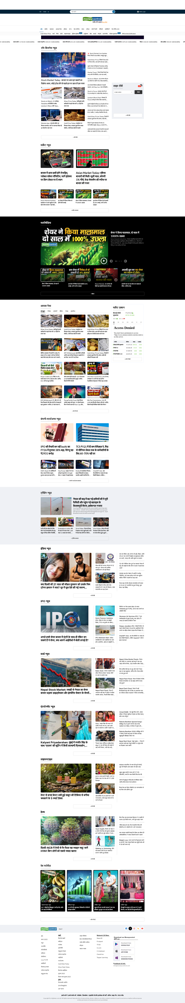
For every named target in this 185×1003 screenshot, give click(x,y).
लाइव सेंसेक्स (83, 936)
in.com (99, 948)
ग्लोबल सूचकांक (113, 34)
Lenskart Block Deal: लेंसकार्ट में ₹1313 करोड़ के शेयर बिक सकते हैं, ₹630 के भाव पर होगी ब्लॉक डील (97, 99)
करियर (109, 995)
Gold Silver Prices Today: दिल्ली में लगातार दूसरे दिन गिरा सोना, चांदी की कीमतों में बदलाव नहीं (98, 118)
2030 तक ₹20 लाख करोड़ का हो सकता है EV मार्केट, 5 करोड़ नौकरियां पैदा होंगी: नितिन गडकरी (98, 111)
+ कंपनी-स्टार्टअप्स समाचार (75, 480)
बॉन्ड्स (81, 945)
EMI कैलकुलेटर (62, 985)
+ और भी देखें (127, 359)
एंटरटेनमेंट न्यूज (48, 706)
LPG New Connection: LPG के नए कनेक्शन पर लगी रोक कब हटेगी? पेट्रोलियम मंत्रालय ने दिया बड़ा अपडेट (97, 379)
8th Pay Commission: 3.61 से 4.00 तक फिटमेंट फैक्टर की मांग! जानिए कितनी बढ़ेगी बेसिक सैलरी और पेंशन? (97, 402)
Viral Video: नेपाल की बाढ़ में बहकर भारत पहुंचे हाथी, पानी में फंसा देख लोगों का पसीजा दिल (83, 531)
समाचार (52, 29)
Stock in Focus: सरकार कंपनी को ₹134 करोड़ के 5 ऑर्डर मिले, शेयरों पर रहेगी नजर (97, 92)
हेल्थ (83, 29)
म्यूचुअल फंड (44, 973)
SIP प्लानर (61, 989)
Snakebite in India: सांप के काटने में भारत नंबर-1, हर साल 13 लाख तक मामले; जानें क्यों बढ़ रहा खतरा (66, 531)
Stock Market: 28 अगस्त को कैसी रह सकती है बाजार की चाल (103, 285)
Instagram (134, 928)
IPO (70, 29)
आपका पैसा (59, 29)
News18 (99, 938)
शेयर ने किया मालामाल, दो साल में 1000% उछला (83, 201)
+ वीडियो (92, 293)
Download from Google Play (124, 944)
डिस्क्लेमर (85, 995)
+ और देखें (128, 115)
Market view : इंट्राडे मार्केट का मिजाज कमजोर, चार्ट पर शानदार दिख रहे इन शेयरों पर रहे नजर (51, 125)
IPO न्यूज (45, 601)
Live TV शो (44, 960)
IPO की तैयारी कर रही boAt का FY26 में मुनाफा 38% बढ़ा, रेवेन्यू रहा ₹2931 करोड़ (57, 450)
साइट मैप (114, 995)
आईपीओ (60, 957)
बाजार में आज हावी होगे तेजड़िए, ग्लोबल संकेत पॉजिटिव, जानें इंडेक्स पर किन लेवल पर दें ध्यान (56, 176)
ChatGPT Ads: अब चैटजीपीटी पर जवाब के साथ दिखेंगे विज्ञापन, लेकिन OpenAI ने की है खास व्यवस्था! (100, 473)
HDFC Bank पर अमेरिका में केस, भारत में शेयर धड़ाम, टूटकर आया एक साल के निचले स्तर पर (48, 473)
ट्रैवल (87, 29)
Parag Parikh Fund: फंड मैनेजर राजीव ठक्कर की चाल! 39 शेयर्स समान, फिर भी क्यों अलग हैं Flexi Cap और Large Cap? (74, 402)
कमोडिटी (107, 29)
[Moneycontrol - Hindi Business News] (92, 20)
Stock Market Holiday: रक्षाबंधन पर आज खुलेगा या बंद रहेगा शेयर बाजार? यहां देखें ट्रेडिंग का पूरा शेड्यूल (48, 203)
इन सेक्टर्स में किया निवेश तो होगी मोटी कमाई (65, 201)
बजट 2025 (44, 939)
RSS (138, 928)
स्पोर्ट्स (99, 34)
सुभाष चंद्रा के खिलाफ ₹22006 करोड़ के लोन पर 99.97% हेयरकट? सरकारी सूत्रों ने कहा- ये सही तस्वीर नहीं (98, 67)
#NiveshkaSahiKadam (129, 34)
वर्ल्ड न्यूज (45, 653)
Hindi (44, 11)
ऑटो (61, 34)
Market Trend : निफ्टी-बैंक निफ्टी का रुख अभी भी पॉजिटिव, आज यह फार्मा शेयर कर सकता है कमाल (98, 73)
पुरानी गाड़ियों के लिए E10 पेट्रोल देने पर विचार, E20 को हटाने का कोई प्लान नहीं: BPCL (98, 105)
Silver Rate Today (64, 967)
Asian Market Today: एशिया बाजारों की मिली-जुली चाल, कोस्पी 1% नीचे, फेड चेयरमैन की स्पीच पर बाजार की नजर (91, 178)
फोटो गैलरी (94, 29)
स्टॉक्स (60, 945)
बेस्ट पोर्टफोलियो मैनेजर (86, 939)
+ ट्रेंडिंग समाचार (75, 538)
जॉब (91, 34)
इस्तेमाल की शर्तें (102, 995)
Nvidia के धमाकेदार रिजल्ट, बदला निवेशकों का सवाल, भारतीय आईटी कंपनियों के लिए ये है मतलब (83, 473)
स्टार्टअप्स (60, 961)
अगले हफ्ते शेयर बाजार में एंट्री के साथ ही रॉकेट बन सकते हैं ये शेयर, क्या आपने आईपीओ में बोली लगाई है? (98, 130)
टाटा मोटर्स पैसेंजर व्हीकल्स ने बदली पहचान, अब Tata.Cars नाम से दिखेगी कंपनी (97, 86)
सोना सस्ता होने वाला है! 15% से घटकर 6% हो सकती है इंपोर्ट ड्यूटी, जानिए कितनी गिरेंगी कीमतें (74, 379)
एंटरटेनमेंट (105, 34)
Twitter (130, 928)
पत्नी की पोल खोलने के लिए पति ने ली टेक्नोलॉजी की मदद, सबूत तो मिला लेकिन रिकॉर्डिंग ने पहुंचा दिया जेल (48, 531)
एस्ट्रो (94, 34)
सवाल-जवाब (83, 948)
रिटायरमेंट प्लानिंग (62, 982)
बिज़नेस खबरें (61, 938)
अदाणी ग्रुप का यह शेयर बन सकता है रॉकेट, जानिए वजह (131, 285)
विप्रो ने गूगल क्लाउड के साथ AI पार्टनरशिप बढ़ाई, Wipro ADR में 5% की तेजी (98, 124)
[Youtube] (142, 928)
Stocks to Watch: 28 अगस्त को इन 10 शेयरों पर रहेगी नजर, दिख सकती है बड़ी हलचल (98, 80)
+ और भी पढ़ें (75, 411)
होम (41, 29)
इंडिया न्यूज (46, 548)
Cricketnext (101, 951)
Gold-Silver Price (46, 34)
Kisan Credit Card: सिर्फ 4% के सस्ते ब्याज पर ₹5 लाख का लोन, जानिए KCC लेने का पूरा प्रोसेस (51, 379)
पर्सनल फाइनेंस (45, 970)
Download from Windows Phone (124, 958)
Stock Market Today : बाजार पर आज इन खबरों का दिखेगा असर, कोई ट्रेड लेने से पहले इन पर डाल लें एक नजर (63, 82)
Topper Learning (102, 957)
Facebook (126, 928)
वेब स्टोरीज (77, 29)
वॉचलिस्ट (43, 956)
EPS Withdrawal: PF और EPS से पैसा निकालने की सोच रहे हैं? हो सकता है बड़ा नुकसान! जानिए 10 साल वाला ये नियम (51, 402)
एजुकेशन (86, 34)
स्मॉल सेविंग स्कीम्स (84, 942)
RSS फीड (121, 995)
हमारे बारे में (64, 995)
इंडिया (65, 29)
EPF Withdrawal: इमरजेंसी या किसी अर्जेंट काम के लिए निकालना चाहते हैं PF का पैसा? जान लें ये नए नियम (74, 355)
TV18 (98, 945)
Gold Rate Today (63, 964)
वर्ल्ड (53, 34)
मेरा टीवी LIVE (115, 29)
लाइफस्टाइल (67, 34)
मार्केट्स (43, 953)
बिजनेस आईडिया (62, 970)
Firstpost (100, 941)
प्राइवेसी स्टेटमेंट (93, 995)
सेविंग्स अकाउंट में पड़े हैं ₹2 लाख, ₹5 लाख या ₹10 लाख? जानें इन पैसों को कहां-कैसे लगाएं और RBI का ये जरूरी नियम (50, 355)
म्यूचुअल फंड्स (62, 951)
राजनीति (43, 946)
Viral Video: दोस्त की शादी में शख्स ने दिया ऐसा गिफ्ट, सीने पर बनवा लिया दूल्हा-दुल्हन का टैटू (101, 531)
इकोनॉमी (60, 948)
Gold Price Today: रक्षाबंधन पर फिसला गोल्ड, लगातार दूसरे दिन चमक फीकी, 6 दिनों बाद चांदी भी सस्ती (73, 125)
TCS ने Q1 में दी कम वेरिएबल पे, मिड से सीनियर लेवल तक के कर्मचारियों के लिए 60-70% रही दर (92, 450)
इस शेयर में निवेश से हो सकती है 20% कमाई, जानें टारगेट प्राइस (100, 203)
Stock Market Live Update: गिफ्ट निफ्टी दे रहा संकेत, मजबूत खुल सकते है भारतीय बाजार (97, 54)
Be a (104, 22)
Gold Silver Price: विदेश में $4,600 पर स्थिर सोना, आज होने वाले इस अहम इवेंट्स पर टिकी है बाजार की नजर (98, 61)
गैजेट (57, 34)
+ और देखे (75, 137)
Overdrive (100, 954)
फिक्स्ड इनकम (45, 967)
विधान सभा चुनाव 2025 (64, 977)
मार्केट (46, 29)
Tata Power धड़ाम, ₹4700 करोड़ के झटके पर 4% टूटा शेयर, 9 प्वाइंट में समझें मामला (66, 473)
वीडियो (101, 29)
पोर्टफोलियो (44, 950)
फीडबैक (79, 995)
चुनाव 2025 (61, 973)
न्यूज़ (42, 943)
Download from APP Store (124, 951)
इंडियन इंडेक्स (75, 34)
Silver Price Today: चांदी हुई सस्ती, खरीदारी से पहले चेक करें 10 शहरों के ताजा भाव (74, 103)
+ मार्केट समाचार (74, 210)
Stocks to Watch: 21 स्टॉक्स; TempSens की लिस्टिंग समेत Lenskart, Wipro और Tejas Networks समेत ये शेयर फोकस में (50, 103)
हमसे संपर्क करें (72, 995)
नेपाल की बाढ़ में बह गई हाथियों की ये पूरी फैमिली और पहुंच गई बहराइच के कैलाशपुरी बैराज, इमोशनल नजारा (90, 502)
